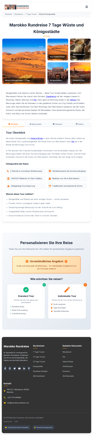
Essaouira (66, 371)
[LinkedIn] (24, 368)
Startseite (8, 14)
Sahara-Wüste (37, 138)
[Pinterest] (28, 368)
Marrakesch (67, 352)
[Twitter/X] (14, 368)
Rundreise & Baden (40, 371)
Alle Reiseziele (68, 376)
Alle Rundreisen (39, 376)
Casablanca (51, 96)
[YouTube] (19, 368)
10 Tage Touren (39, 357)
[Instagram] (9, 368)
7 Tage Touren (31, 14)
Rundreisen (18, 14)
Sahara (73, 100)
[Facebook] (5, 368)
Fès (35, 100)
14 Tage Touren (39, 362)
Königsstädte (38, 366)
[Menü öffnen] (87, 6)
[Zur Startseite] (17, 7)
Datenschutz (8, 421)
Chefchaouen (68, 366)
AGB (16, 421)
